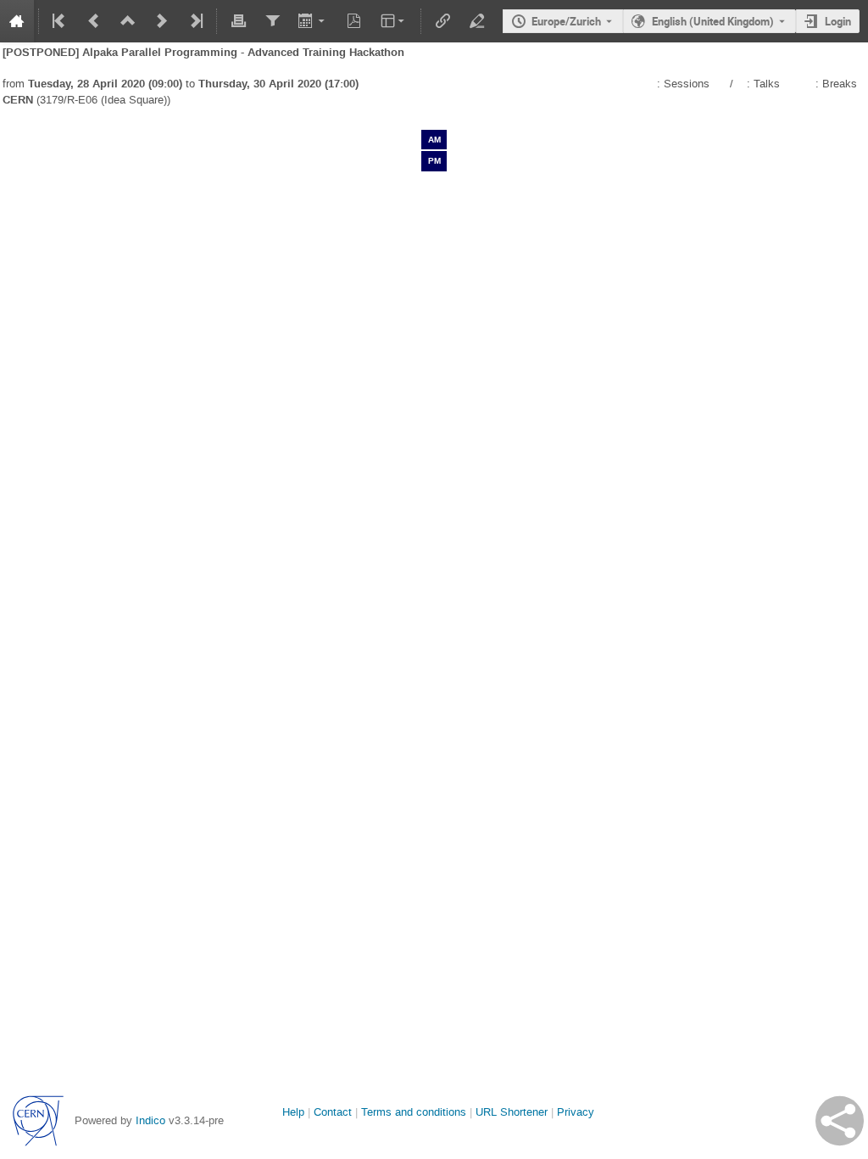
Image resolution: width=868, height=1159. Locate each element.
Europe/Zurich (566, 21)
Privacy (575, 1112)
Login (838, 21)
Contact (333, 1112)
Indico (150, 1120)
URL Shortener (512, 1112)
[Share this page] (839, 1120)
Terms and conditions (413, 1112)
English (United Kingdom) (713, 21)
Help (293, 1112)
